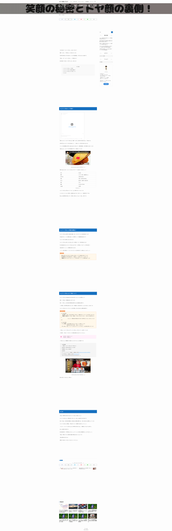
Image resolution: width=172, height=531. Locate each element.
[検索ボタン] (95, 1)
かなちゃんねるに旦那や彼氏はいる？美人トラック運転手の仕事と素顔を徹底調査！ (106, 46)
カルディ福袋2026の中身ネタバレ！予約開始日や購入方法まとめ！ (106, 38)
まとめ (65, 72)
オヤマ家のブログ (63, 1)
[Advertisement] (78, 28)
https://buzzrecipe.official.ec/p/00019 (84, 352)
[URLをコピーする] (94, 19)
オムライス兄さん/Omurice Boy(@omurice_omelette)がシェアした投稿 (72, 138)
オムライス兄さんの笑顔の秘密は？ (70, 69)
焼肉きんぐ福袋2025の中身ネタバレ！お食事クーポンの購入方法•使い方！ (106, 44)
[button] (62, 19)
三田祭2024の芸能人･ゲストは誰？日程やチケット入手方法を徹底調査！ (106, 49)
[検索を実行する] (112, 32)
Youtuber (61, 460)
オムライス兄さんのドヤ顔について (70, 71)
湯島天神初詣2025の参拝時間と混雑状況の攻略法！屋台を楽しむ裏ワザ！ (106, 41)
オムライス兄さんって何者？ (68, 68)
